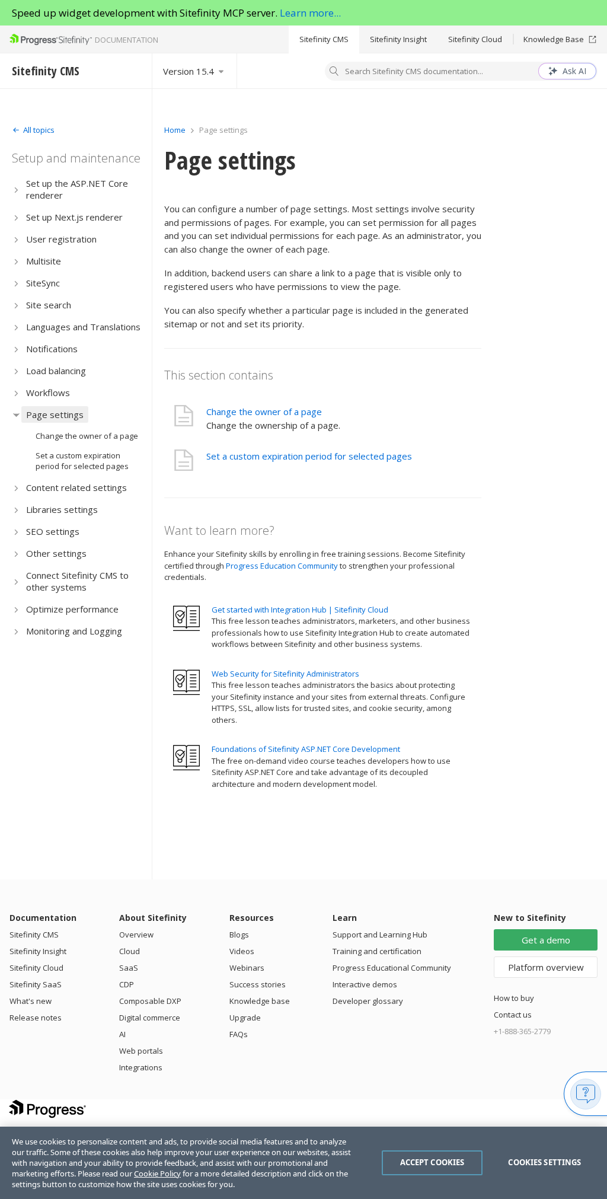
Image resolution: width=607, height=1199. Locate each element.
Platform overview (546, 967)
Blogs (239, 934)
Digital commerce (149, 1017)
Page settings (55, 414)
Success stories (257, 984)
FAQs (238, 1034)
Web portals (141, 1050)
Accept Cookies (432, 1162)
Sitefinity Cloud (475, 39)
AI (122, 1034)
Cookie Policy (157, 1173)
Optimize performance (72, 609)
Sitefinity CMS (324, 39)
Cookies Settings (544, 1162)
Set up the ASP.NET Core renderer (77, 189)
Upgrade (245, 1017)
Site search (48, 305)
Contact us (513, 1014)
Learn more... (310, 13)
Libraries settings (62, 509)
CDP (126, 984)
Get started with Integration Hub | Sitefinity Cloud (300, 609)
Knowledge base (259, 1001)
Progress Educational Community (392, 967)
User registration (61, 239)
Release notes (35, 1017)
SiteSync (43, 283)
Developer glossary (368, 1001)
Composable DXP (150, 1001)
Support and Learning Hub (380, 934)
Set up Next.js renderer (74, 217)
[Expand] (16, 189)
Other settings (56, 553)
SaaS (128, 967)
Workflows (48, 392)
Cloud (129, 951)
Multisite (43, 261)
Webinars (246, 967)
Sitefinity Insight (398, 39)
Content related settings (76, 487)
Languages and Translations (83, 327)
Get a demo (546, 940)
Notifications (52, 349)
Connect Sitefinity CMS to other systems (77, 581)
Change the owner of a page (87, 436)
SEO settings (52, 531)
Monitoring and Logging (74, 631)
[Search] (334, 72)
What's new (30, 1001)
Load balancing (56, 371)
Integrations (140, 1067)
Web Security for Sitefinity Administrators (285, 673)
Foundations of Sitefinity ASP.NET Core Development (306, 749)
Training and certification (377, 951)
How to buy (514, 998)
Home (175, 130)
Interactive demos (365, 984)
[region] (303, 1163)
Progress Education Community (282, 565)
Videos (241, 951)
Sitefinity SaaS (35, 984)
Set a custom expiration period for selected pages (82, 460)
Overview (136, 934)
